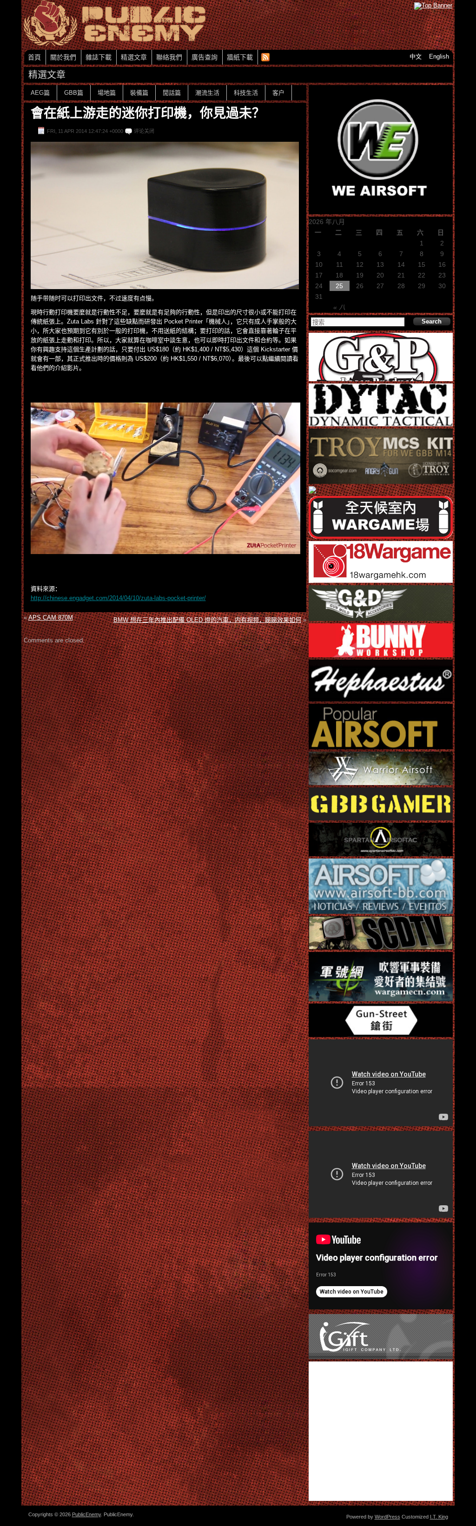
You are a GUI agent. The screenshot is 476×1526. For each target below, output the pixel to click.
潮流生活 (207, 92)
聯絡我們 (169, 57)
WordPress (387, 1516)
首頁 (34, 57)
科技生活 (246, 92)
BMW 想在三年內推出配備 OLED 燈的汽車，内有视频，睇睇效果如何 (207, 619)
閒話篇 (172, 92)
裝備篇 (139, 92)
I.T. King (439, 1516)
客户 (278, 92)
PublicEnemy (86, 1514)
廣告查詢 (205, 57)
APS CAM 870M (50, 617)
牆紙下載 (240, 57)
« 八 (339, 307)
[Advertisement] (165, 662)
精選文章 (134, 57)
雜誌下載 (99, 57)
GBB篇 (73, 92)
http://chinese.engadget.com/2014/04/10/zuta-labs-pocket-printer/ (118, 598)
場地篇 (107, 92)
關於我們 (63, 57)
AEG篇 (40, 92)
